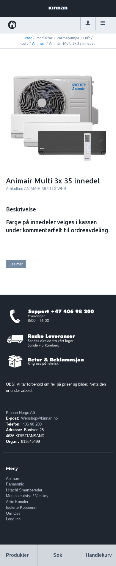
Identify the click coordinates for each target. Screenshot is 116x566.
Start (27, 38)
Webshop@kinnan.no (39, 418)
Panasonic (15, 484)
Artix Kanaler (17, 501)
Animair (38, 43)
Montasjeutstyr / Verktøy (27, 496)
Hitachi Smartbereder (24, 490)
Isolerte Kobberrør (21, 507)
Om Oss (13, 513)
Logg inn (13, 519)
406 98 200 (32, 424)
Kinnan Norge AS (20, 412)
